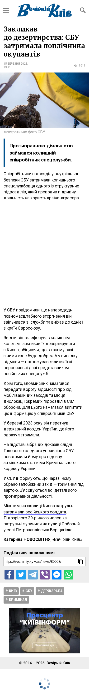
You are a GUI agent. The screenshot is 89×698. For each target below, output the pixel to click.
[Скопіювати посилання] (81, 561)
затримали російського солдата (35, 511)
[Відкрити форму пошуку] (83, 10)
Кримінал (18, 600)
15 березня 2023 (15, 63)
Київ (13, 591)
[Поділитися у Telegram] (33, 574)
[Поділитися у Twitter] (21, 574)
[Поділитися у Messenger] (56, 574)
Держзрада (51, 591)
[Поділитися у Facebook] (9, 574)
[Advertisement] (44, 254)
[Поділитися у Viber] (45, 574)
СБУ (29, 591)
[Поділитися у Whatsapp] (68, 574)
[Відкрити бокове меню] (6, 10)
